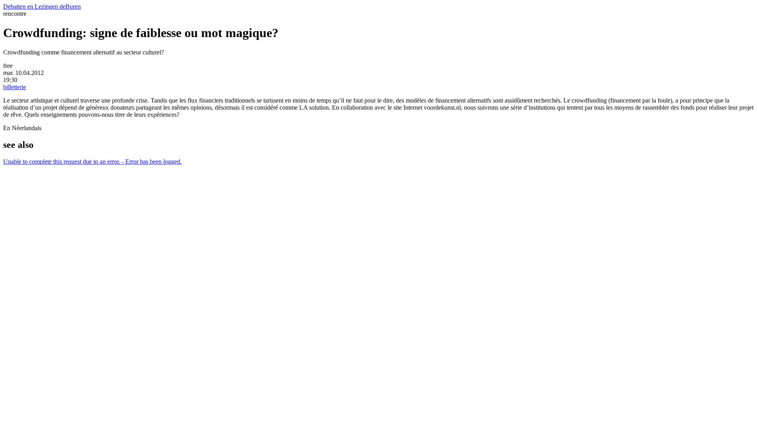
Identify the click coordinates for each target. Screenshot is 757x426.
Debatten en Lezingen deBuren (42, 6)
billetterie (14, 87)
